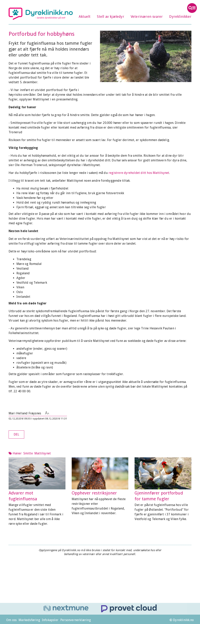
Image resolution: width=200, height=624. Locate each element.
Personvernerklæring (75, 620)
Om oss (11, 620)
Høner (17, 453)
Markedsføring (29, 620)
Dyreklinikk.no (41, 13)
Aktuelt (84, 16)
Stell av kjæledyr (110, 16)
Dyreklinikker (180, 16)
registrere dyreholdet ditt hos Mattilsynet (139, 173)
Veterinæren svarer (147, 16)
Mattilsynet (42, 453)
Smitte (28, 453)
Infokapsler (50, 620)
